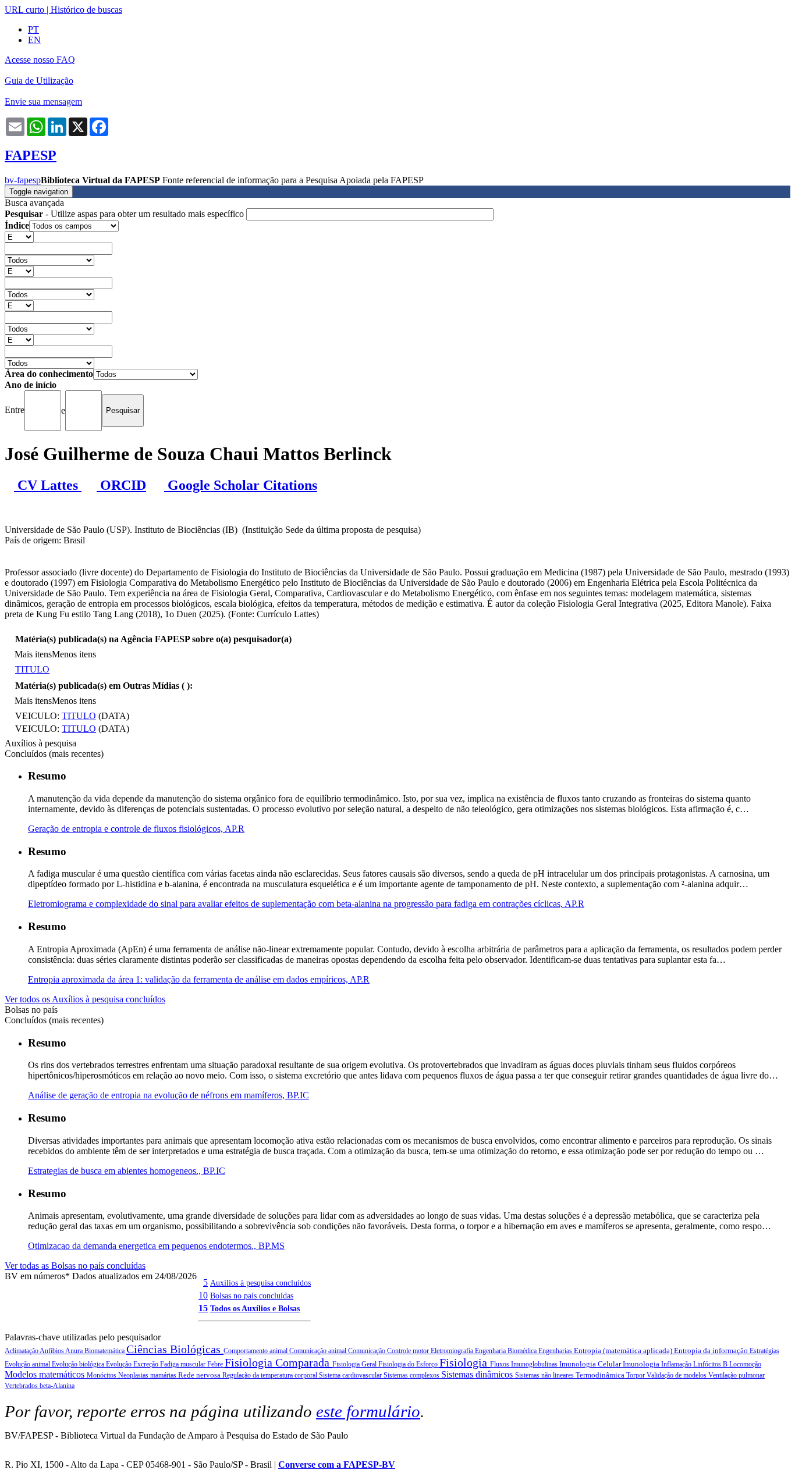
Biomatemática (105, 1351)
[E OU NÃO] (19, 236)
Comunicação (367, 1351)
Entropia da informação (712, 1350)
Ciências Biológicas (174, 1349)
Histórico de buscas (86, 10)
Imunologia (642, 1364)
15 (203, 1308)
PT (33, 29)
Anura (74, 1351)
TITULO (32, 669)
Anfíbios (52, 1351)
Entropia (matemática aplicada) (624, 1350)
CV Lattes (47, 485)
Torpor (636, 1375)
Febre (216, 1364)
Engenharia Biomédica (506, 1351)
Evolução (119, 1364)
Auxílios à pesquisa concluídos (260, 1282)
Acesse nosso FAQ (40, 60)
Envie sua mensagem (43, 101)
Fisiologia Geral (355, 1364)
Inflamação (677, 1364)
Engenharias (556, 1351)
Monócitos (102, 1375)
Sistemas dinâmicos (478, 1374)
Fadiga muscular (183, 1364)
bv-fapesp (23, 180)
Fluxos (500, 1364)
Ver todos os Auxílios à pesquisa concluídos (85, 999)
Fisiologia (464, 1362)
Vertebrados (22, 1386)
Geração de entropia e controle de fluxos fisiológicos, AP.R (136, 829)
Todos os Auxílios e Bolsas (255, 1308)
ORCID (121, 485)
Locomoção (745, 1364)
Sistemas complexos (412, 1375)
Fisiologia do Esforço (408, 1364)
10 (203, 1295)
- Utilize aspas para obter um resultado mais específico (125, 214)
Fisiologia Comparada (278, 1362)
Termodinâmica (601, 1375)
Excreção (146, 1364)
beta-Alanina (57, 1386)
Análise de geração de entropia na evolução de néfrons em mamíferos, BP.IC (168, 1095)
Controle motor (409, 1351)
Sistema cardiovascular (351, 1375)
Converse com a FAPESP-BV (336, 1464)
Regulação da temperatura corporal (270, 1375)
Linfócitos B (711, 1364)
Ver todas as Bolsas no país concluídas (75, 1266)
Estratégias (764, 1351)
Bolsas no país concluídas (251, 1295)
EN (34, 40)
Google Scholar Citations (240, 485)
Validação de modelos (677, 1375)
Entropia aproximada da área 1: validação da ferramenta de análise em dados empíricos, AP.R (199, 979)
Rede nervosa (200, 1375)
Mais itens (33, 654)
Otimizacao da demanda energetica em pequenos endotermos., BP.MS (156, 1246)
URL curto (24, 10)
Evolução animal (28, 1364)
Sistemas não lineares (545, 1375)
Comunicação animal (318, 1351)
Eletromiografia (453, 1351)
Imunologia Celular (591, 1364)
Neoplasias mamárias (148, 1375)
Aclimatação (22, 1351)
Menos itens (74, 654)
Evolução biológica (79, 1364)
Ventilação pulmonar (736, 1375)
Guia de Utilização (39, 81)
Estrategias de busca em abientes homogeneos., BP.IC (126, 1171)
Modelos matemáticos (46, 1374)
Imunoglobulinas (535, 1364)
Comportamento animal (256, 1351)
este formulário (368, 1411)
